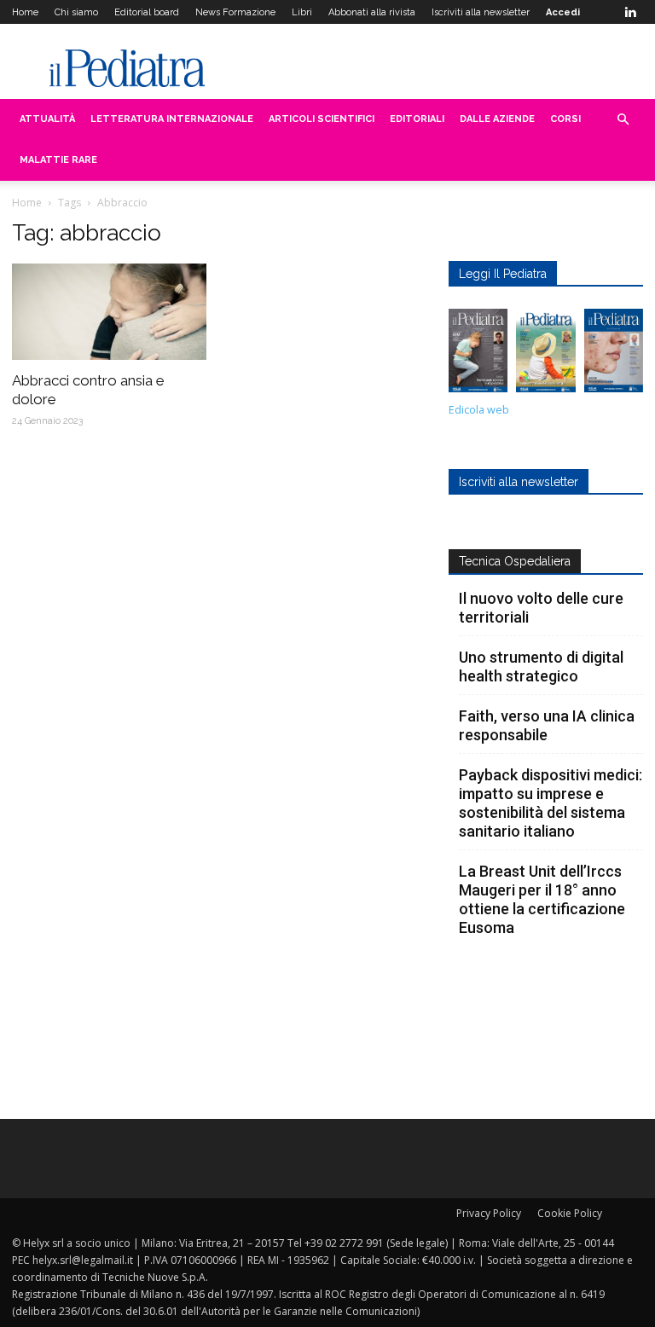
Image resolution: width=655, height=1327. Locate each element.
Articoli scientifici (321, 119)
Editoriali (417, 119)
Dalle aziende (497, 119)
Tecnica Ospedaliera (515, 561)
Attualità (47, 119)
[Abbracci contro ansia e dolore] (109, 312)
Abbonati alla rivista (371, 12)
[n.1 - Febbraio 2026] (613, 355)
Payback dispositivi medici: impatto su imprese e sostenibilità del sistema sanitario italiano (550, 803)
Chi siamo (76, 12)
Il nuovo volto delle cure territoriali (541, 607)
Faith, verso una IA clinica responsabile (547, 725)
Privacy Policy (488, 1213)
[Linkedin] (630, 12)
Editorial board (146, 12)
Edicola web (479, 410)
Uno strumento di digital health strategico (541, 666)
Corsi (565, 119)
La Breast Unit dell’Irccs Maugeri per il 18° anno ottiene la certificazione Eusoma (542, 899)
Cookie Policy (569, 1213)
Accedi (563, 12)
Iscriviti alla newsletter (481, 12)
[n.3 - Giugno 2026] (478, 355)
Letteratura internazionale (171, 119)
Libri (302, 12)
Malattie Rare (58, 159)
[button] (622, 120)
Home (25, 12)
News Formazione (235, 12)
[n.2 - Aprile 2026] (545, 355)
